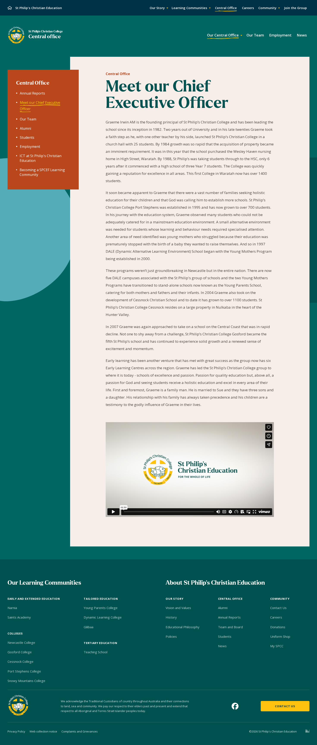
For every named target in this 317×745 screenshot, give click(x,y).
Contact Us (278, 608)
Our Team (28, 119)
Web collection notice (43, 731)
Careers (276, 617)
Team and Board (230, 627)
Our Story (174, 599)
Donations (277, 627)
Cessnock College (20, 661)
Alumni (25, 128)
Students (27, 137)
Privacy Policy (16, 731)
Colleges (15, 633)
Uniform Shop (280, 636)
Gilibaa (88, 627)
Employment (30, 146)
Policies (171, 636)
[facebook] (235, 706)
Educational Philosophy (182, 627)
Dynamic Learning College (103, 617)
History (171, 617)
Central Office (118, 73)
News (222, 646)
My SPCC (276, 646)
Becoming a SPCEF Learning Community (42, 172)
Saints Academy (19, 617)
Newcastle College (21, 642)
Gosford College (20, 652)
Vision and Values (178, 608)
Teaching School (95, 652)
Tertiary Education (100, 643)
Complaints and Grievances (79, 731)
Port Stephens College (24, 671)
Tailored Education (101, 599)
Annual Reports (32, 93)
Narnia (12, 608)
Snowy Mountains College (26, 681)
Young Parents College (101, 608)
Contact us (285, 706)
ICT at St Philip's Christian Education (40, 158)
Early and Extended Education (34, 599)
